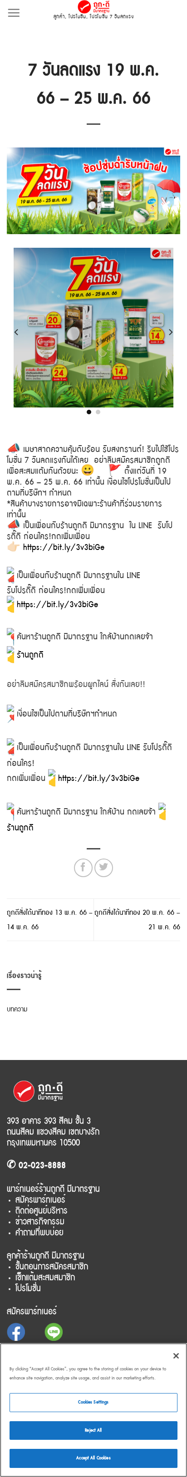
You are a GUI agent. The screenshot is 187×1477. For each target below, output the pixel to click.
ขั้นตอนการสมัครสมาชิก (51, 1266)
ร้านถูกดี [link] (30, 655)
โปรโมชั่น (77, 16)
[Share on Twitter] (103, 868)
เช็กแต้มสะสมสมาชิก (45, 1277)
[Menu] (13, 12)
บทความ (17, 1009)
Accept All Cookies (93, 1458)
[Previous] (16, 332)
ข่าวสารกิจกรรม (39, 1221)
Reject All (93, 1430)
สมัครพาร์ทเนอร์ (40, 1200)
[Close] (176, 1356)
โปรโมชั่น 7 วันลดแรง (111, 16)
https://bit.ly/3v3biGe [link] (57, 604)
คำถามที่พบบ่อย (39, 1232)
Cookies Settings (93, 1402)
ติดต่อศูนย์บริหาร (41, 1210)
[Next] (170, 332)
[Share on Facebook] (83, 868)
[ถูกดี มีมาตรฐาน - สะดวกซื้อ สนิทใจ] (93, 7)
